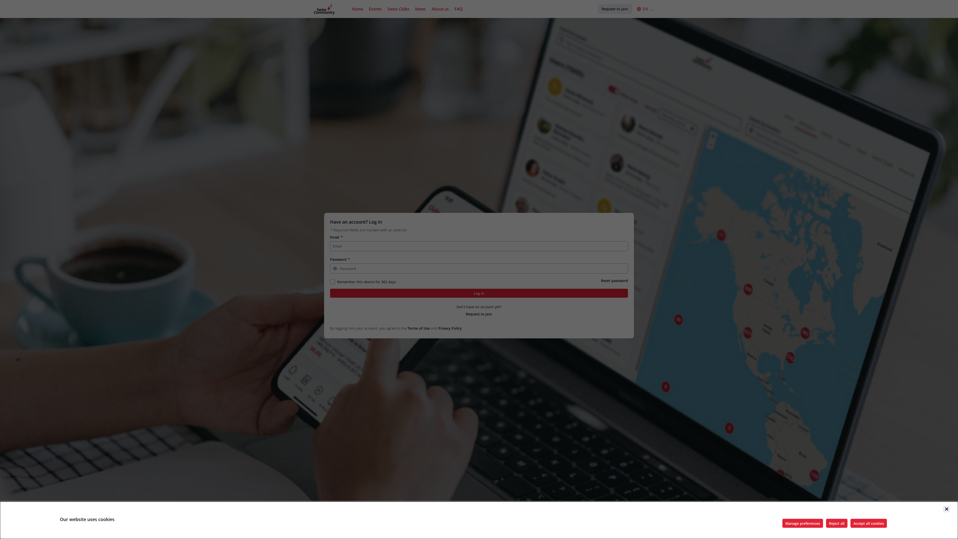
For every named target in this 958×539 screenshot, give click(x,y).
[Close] (946, 509)
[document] (479, 520)
